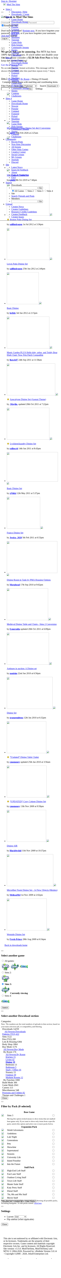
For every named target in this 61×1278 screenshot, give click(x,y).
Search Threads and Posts (22, 196)
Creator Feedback (19, 214)
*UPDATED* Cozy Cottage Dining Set (28, 801)
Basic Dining (13, 308)
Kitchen (11, 1057)
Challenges (16, 55)
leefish (13, 313)
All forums (16, 147)
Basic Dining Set (14, 488)
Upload (9, 204)
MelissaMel (15, 895)
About (14, 172)
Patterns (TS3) (10, 1034)
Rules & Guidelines (20, 175)
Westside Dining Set (16, 934)
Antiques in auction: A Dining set (22, 668)
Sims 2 (9, 17)
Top (5, 1258)
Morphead (15, 584)
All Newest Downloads (15, 1031)
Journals (15, 159)
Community (11, 139)
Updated (15, 29)
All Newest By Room (15, 1054)
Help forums (17, 45)
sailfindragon (16, 224)
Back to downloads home (16, 945)
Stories (14, 50)
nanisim (13, 673)
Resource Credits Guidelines (24, 212)
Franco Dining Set (15, 533)
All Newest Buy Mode (13, 1049)
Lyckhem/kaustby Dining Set (23, 443)
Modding (15, 37)
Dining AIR (12, 846)
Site (7, 165)
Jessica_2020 (16, 537)
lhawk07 (14, 360)
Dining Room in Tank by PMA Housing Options (29, 580)
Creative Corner (18, 152)
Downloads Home (19, 22)
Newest (14, 24)
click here (38, 1203)
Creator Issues (17, 217)
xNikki (13, 493)
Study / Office (13, 1070)
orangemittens (16, 717)
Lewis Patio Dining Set (17, 264)
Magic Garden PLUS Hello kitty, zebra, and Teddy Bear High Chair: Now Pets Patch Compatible (32, 353)
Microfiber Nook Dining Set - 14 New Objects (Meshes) (32, 890)
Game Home (17, 19)
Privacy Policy (28, 1258)
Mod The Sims (13, 4)
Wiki (13, 180)
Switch (5, 1008)
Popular (14, 27)
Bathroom (11, 1067)
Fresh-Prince (16, 939)
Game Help (16, 42)
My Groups (16, 157)
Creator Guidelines (19, 209)
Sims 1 (9, 9)
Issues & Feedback (19, 170)
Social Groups (17, 154)
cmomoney (15, 762)
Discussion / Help (19, 12)
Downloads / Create (20, 14)
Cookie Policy (44, 1258)
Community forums (20, 47)
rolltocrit (14, 448)
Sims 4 (9, 98)
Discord (14, 162)
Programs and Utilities (13, 1093)
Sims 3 (9, 57)
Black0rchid (15, 850)
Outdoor (11, 1075)
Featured (15, 32)
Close (4, 1098)
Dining (10, 1062)
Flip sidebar (12, 1219)
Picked (14, 35)
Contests (15, 52)
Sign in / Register (9, 1)
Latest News (17, 167)
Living (10, 1059)
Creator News (17, 206)
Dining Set (11, 713)
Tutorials (15, 40)
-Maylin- (14, 404)
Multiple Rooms (14, 1077)
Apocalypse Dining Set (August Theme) (28, 399)
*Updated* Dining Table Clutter (24, 757)
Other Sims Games (19, 149)
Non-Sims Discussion (21, 144)
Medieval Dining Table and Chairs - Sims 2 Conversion (32, 624)
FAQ (13, 177)
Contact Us (14, 1258)
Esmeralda (15, 629)
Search (9, 182)
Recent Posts (17, 142)
